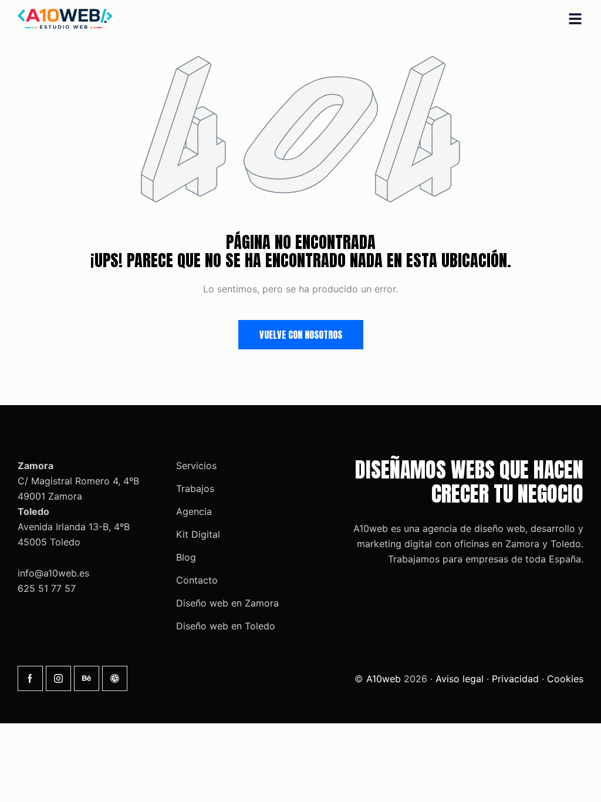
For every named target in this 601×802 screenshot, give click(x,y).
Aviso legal (459, 679)
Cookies (565, 679)
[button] (575, 19)
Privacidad (515, 679)
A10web (383, 679)
